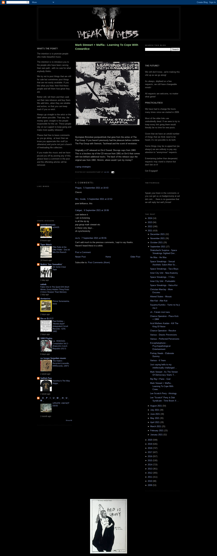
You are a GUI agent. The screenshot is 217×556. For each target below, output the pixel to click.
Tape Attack (46, 244)
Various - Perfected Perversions (164, 339)
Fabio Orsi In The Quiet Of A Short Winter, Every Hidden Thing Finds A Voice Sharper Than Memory (54, 289)
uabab (43, 284)
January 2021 (156, 434)
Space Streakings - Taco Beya (164, 269)
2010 (150, 481)
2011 (150, 477)
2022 (150, 226)
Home (108, 257)
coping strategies (83, 167)
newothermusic (47, 225)
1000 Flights (46, 338)
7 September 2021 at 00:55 (93, 238)
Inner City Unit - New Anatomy (164, 273)
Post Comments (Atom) (99, 262)
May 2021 (155, 418)
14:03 (106, 172)
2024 (150, 218)
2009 (150, 485)
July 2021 (155, 410)
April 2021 (155, 422)
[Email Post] (112, 172)
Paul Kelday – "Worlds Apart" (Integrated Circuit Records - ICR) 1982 (60, 326)
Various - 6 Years (158, 360)
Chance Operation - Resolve (163, 330)
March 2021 (156, 426)
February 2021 (157, 430)
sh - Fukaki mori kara (160, 312)
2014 (150, 464)
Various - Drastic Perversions (163, 335)
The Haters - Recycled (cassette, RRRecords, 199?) (61, 363)
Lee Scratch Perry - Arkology (163, 393)
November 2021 (157, 238)
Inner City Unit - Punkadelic (162, 281)
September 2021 (158, 246)
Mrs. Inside (80, 199)
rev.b (77, 238)
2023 (150, 222)
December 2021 (157, 234)
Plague (78, 188)
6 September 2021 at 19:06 (96, 210)
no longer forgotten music (53, 358)
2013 (150, 469)
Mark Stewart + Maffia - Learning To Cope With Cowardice (106, 46)
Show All (69, 420)
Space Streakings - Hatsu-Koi (163, 285)
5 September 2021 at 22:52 (99, 199)
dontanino (45, 298)
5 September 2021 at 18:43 (95, 188)
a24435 (56, 227)
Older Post (135, 257)
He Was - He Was (158, 257)
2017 (150, 452)
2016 (150, 456)
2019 (150, 444)
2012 (150, 473)
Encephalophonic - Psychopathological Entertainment (160, 346)
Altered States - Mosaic (161, 296)
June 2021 (155, 414)
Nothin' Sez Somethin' (51, 264)
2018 (150, 448)
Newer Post (80, 257)
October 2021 (156, 242)
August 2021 (156, 406)
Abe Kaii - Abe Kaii (158, 300)
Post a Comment (83, 252)
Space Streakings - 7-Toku (162, 277)
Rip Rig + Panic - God (160, 379)
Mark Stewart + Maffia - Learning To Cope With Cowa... (161, 386)
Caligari (78, 210)
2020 (150, 440)
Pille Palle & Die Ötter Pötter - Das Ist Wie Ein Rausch (61, 249)
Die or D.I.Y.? (46, 318)
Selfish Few (46, 378)
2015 (150, 460)
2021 (150, 230)
